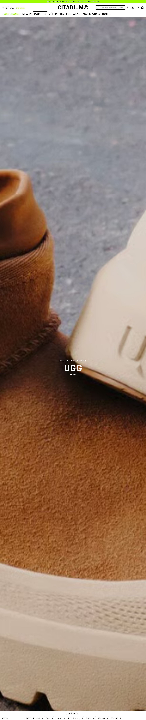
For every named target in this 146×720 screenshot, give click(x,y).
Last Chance (11, 13)
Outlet (107, 13)
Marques (40, 13)
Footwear (73, 13)
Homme (5, 8)
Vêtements (56, 13)
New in (27, 13)
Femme (12, 8)
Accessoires (91, 13)
